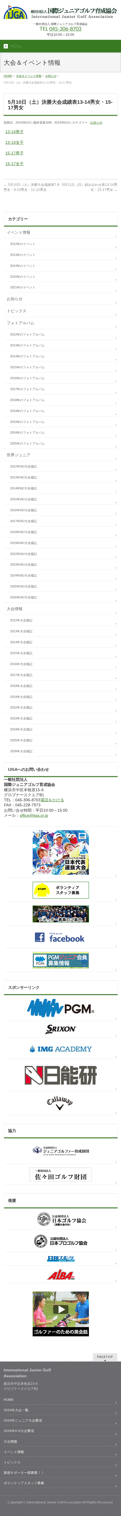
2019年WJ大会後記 (23, 543)
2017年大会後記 (21, 675)
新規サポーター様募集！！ (24, 1473)
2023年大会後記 (21, 718)
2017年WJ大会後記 (23, 521)
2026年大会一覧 (16, 1410)
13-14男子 (14, 131)
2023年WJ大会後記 (23, 564)
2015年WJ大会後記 (23, 499)
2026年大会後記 (21, 751)
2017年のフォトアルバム (27, 389)
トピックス (16, 311)
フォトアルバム (20, 323)
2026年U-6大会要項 (19, 1431)
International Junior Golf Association (54, 1502)
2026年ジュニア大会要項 (23, 1420)
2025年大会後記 (21, 740)
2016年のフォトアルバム (27, 378)
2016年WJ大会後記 (23, 510)
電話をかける (52, 800)
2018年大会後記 (21, 686)
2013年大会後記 (21, 631)
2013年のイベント (22, 254)
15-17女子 (14, 163)
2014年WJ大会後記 (23, 488)
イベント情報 (18, 232)
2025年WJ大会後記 (23, 586)
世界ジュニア (18, 455)
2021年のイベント (22, 287)
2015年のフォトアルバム (27, 367)
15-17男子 (14, 153)
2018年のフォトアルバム (27, 400)
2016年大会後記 (21, 664)
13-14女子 (14, 142)
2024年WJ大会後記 (23, 575)
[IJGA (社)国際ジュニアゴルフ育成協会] (60, 13)
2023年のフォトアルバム (27, 421)
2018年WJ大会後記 (23, 532)
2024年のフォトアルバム (27, 432)
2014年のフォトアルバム (27, 356)
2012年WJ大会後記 (23, 466)
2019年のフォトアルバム (27, 411)
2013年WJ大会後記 (23, 477)
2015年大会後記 (21, 653)
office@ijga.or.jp (34, 815)
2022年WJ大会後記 (23, 554)
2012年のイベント (22, 244)
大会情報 (15, 609)
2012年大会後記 (21, 620)
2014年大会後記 (21, 642)
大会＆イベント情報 (28, 75)
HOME (8, 75)
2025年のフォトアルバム (27, 443)
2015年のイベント (22, 276)
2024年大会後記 (21, 729)
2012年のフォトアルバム (27, 334)
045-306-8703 (65, 29)
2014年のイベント (22, 265)
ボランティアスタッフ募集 (24, 1483)
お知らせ (51, 75)
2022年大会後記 (21, 707)
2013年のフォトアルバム (27, 345)
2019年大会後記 (21, 696)
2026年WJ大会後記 (23, 597)
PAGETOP (105, 1356)
